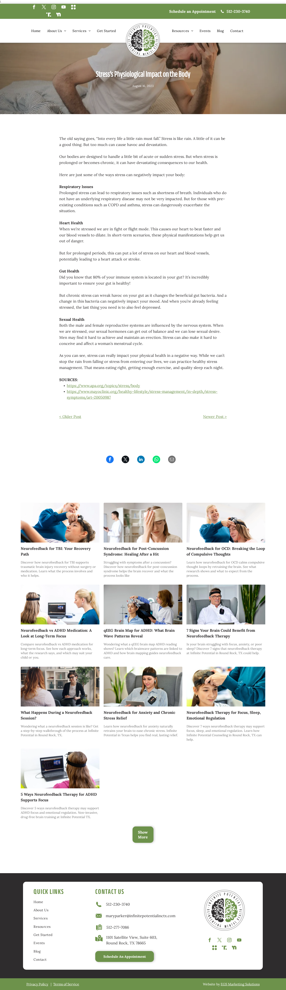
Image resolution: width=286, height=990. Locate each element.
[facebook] (34, 7)
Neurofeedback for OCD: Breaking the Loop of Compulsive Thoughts (226, 551)
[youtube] (63, 7)
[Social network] (73, 7)
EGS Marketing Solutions (240, 984)
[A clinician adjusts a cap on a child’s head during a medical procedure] (226, 686)
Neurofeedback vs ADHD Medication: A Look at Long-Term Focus (56, 633)
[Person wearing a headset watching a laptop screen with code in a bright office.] (60, 768)
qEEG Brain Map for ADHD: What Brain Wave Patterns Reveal (139, 633)
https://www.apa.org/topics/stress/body (103, 385)
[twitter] (44, 7)
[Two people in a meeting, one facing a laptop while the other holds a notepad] (60, 604)
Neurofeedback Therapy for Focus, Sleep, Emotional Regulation (224, 715)
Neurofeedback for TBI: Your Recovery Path (56, 551)
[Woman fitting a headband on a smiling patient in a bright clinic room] (226, 523)
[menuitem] (36, 31)
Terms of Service (66, 984)
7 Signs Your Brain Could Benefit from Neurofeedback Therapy (221, 633)
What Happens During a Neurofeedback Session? (56, 715)
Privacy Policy (37, 984)
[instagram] (53, 7)
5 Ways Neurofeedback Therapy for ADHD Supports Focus (59, 797)
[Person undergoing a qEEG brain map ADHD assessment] (143, 604)
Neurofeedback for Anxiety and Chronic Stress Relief (139, 715)
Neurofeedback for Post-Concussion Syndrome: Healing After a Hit (136, 551)
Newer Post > (215, 416)
